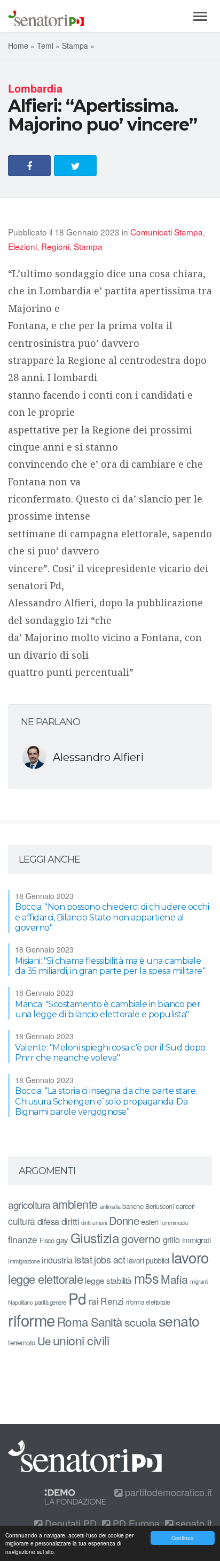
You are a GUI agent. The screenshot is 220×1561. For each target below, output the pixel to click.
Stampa (75, 45)
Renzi (112, 1300)
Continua (182, 1538)
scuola (140, 1322)
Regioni (55, 246)
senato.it (192, 1523)
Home (18, 45)
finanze (22, 1239)
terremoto (21, 1342)
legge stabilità (108, 1280)
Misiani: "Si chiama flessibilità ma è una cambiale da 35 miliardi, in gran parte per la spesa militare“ (110, 966)
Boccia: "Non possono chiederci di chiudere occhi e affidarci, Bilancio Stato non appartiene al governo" (112, 917)
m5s (146, 1278)
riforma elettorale (148, 1301)
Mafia (174, 1279)
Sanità (106, 1321)
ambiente (75, 1204)
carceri (185, 1206)
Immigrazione (24, 1261)
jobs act (109, 1259)
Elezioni (22, 246)
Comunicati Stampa (166, 232)
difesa (48, 1221)
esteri (149, 1221)
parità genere (50, 1302)
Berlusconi (159, 1205)
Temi (45, 45)
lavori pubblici (148, 1260)
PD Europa (135, 1523)
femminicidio (174, 1223)
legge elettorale (45, 1278)
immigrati (196, 1239)
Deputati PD (69, 1523)
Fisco (47, 1240)
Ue (44, 1340)
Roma (73, 1321)
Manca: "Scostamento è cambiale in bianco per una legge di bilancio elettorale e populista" (107, 1009)
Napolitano (20, 1302)
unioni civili (81, 1340)
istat (83, 1259)
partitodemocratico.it (167, 1492)
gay (62, 1239)
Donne (124, 1220)
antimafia (110, 1206)
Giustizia (95, 1237)
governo (141, 1238)
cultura (21, 1221)
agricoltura (29, 1204)
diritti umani (94, 1223)
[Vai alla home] (46, 16)
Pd (77, 1298)
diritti (70, 1221)
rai (94, 1300)
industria (57, 1259)
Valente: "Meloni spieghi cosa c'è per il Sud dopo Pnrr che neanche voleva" (110, 1052)
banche (132, 1206)
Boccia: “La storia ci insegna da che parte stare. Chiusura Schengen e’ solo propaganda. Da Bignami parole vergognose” (106, 1101)
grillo (171, 1239)
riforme (31, 1319)
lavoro (190, 1257)
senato (179, 1320)
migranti (199, 1281)
